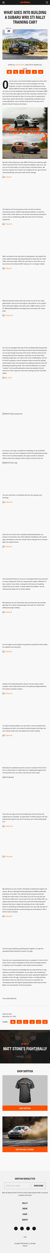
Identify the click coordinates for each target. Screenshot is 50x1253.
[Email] (40, 72)
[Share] (9, 72)
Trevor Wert (19, 65)
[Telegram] (28, 72)
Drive (24, 1208)
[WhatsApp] (21, 72)
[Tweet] (15, 72)
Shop (25, 1214)
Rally (25, 1203)
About (25, 1219)
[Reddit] (34, 72)
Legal (25, 1237)
